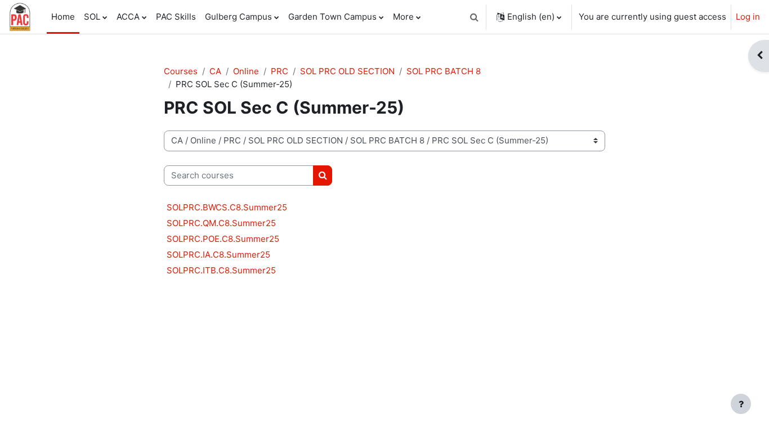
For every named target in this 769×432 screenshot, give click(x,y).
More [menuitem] (403, 16)
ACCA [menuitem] (128, 16)
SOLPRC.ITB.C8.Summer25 (221, 270)
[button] (474, 17)
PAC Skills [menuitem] (176, 16)
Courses (181, 71)
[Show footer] (741, 404)
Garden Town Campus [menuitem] (332, 16)
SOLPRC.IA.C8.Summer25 (218, 254)
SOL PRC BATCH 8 (443, 71)
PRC (279, 71)
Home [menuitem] (63, 16)
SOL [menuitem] (92, 16)
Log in (748, 16)
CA (215, 71)
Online (246, 71)
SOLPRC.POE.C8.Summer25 (223, 238)
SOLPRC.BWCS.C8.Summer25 (227, 207)
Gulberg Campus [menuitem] (238, 16)
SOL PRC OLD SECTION (347, 71)
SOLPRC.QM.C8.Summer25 (221, 223)
